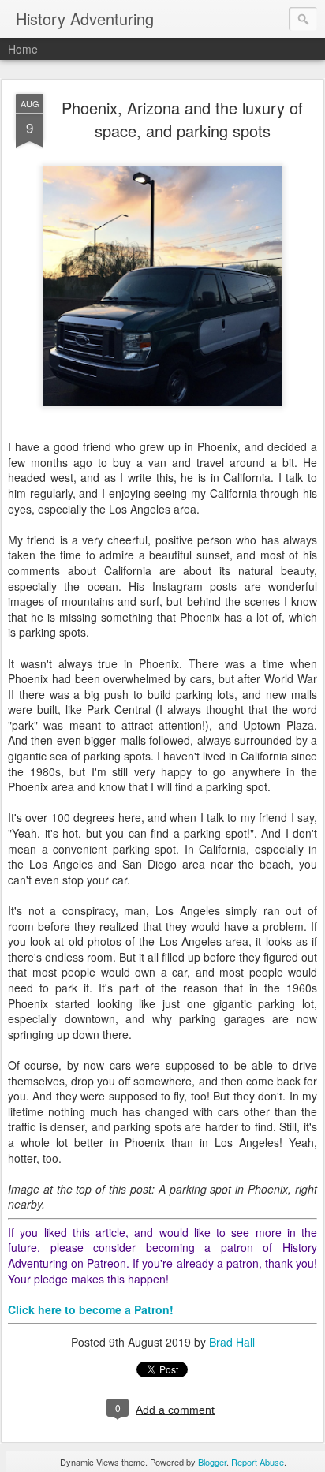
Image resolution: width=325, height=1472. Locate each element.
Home (23, 49)
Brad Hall (232, 1342)
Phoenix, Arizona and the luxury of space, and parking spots (182, 119)
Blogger (212, 1461)
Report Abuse (257, 1461)
